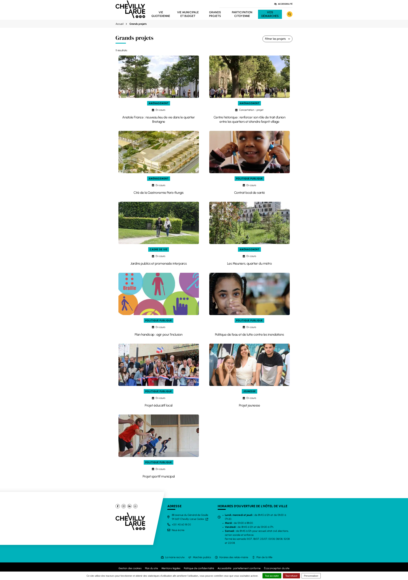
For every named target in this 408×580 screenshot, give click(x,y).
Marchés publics (202, 557)
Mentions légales (171, 568)
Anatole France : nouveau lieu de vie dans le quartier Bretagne (158, 119)
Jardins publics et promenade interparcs (158, 263)
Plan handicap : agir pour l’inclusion (158, 334)
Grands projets (215, 14)
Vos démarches (270, 14)
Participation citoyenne (242, 14)
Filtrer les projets (275, 39)
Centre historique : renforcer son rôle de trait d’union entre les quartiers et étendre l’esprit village (249, 119)
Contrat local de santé (249, 193)
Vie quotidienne (160, 14)
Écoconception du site (276, 568)
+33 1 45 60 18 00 (181, 524)
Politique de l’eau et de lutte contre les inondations (249, 334)
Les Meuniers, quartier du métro (249, 263)
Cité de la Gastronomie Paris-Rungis (159, 193)
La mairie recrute (175, 557)
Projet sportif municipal (159, 476)
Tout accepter (272, 575)
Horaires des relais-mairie (233, 557)
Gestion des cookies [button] (130, 568)
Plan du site (151, 568)
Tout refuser (291, 575)
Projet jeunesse (249, 405)
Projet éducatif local (158, 405)
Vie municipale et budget (188, 14)
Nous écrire (178, 530)
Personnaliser (311, 575)
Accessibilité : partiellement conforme (239, 568)
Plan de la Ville (264, 557)
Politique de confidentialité (199, 568)
